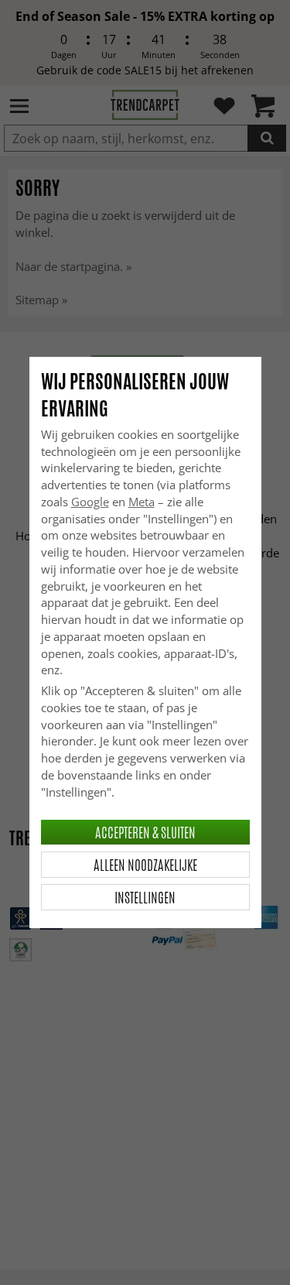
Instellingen (145, 897)
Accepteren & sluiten (145, 832)
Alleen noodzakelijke (145, 865)
